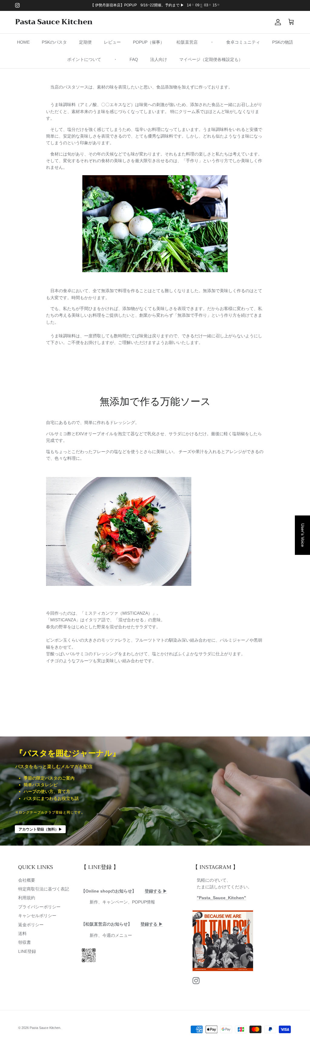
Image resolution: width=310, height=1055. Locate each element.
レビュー (112, 42)
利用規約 (26, 897)
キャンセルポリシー (37, 915)
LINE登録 (27, 951)
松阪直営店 (187, 42)
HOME (23, 42)
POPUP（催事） (148, 42)
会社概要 (26, 880)
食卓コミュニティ (243, 42)
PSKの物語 (282, 42)
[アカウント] (277, 22)
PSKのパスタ (54, 42)
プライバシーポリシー (39, 906)
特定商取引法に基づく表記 (43, 888)
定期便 (85, 42)
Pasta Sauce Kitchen (45, 1028)
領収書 (24, 942)
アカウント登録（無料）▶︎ (40, 829)
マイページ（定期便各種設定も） (211, 59)
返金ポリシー (31, 924)
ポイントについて (84, 59)
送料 (22, 933)
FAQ (134, 59)
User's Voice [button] (302, 535)
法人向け (158, 59)
